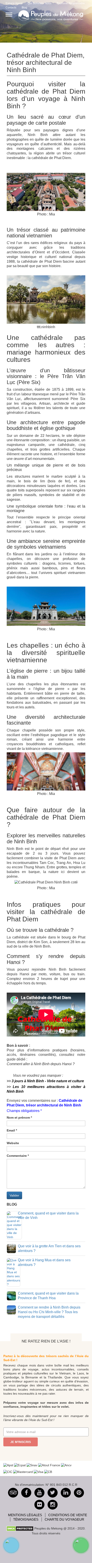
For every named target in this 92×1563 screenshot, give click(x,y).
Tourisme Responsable (71, 3)
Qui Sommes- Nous (39, 3)
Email (12, 1130)
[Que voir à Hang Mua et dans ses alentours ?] (13, 1272)
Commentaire (18, 1155)
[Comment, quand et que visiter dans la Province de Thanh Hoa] (11, 1295)
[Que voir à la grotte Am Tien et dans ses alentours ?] (11, 1248)
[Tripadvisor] (13, 1493)
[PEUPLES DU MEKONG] (49, 15)
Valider (14, 1195)
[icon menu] (9, 14)
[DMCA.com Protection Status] (19, 1528)
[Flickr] (39, 1505)
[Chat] (11, 1545)
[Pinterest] (66, 1493)
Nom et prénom (19, 1117)
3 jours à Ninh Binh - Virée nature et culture (48, 1081)
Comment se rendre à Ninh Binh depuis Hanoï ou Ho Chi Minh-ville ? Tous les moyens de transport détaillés (49, 1312)
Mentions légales (25, 1515)
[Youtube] (39, 1493)
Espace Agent (14, 3)
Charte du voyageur (64, 1519)
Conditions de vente (67, 1515)
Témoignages (25, 1519)
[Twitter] (53, 1493)
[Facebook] (26, 1493)
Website (13, 1143)
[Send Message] (81, 1545)
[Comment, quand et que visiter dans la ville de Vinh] (14, 1225)
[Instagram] (53, 1505)
